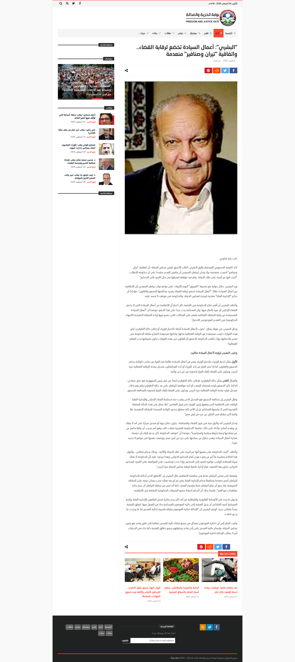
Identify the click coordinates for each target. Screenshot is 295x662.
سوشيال (86, 626)
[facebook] (233, 70)
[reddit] (217, 70)
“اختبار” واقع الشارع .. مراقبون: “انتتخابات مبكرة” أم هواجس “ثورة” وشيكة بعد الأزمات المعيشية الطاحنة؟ (86, 86)
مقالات (69, 626)
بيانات (109, 633)
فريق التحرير (106, 94)
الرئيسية (108, 626)
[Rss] (67, 3)
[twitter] (225, 70)
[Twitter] (73, 3)
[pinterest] (208, 70)
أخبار (215, 60)
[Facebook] (80, 3)
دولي (77, 626)
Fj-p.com (175, 658)
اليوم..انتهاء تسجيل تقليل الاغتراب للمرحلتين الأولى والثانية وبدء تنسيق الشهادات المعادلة (142, 592)
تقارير (94, 626)
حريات (101, 633)
